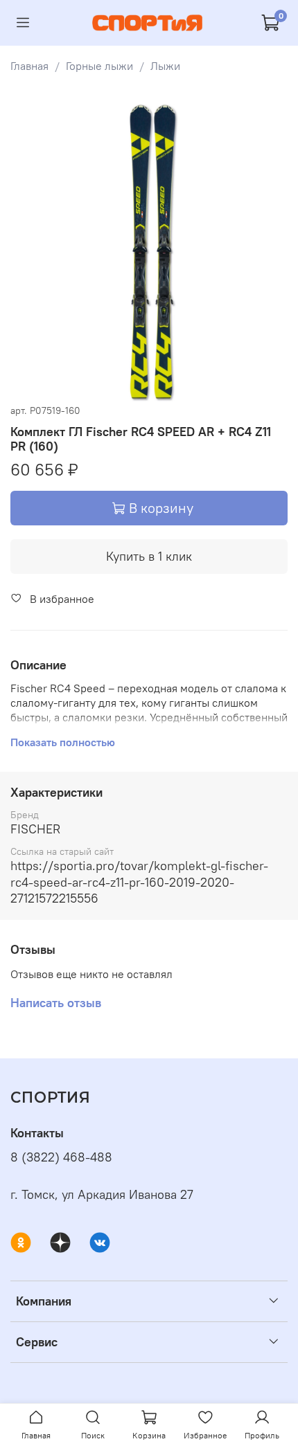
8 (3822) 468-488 (61, 1157)
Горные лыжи (99, 66)
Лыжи (165, 66)
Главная (29, 66)
